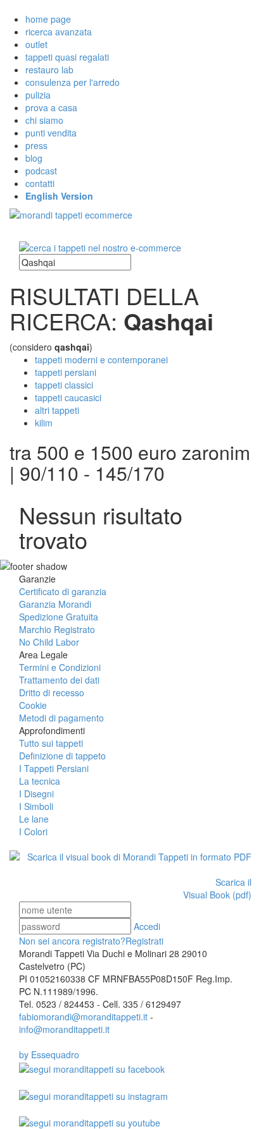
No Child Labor (49, 642)
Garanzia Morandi (55, 604)
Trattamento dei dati (59, 679)
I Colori (33, 831)
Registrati (91, 940)
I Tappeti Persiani (54, 768)
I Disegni (36, 793)
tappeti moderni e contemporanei (101, 359)
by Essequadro (49, 1054)
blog (33, 158)
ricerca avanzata (58, 31)
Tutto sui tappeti (51, 743)
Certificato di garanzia (62, 591)
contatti (39, 183)
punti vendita (51, 132)
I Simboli (36, 806)
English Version (59, 196)
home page (48, 19)
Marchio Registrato (57, 629)
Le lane (34, 818)
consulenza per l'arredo (72, 82)
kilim (44, 422)
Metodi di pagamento (61, 717)
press (36, 145)
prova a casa (51, 107)
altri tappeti (57, 410)
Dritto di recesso (51, 692)
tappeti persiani (65, 372)
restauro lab (49, 69)
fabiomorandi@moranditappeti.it (83, 1016)
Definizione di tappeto (62, 755)
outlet (36, 44)
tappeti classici (64, 384)
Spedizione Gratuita (58, 616)
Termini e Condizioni (60, 667)
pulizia (38, 94)
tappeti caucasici (68, 397)
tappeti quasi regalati (67, 57)
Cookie (33, 705)
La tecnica (39, 781)
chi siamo (44, 120)
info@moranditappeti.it (64, 1029)
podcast (41, 170)
